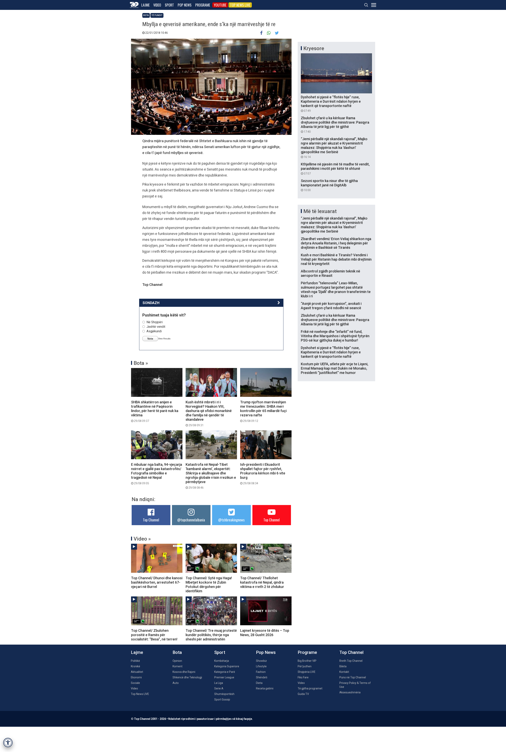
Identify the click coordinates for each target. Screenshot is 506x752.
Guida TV (303, 694)
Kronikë (135, 666)
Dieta (259, 682)
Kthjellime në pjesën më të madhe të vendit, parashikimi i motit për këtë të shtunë (335, 168)
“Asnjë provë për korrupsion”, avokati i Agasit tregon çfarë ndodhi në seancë (331, 305)
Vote (150, 338)
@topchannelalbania (191, 519)
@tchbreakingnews (231, 519)
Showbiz (261, 660)
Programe (202, 5)
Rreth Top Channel (351, 660)
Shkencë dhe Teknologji (187, 677)
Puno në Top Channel (352, 677)
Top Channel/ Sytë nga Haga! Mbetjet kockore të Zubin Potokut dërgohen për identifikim (209, 584)
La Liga (218, 682)
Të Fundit (156, 15)
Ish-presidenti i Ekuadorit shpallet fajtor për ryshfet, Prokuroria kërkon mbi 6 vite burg (262, 473)
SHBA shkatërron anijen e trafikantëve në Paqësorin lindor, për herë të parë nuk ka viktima (154, 411)
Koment (177, 666)
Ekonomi (136, 677)
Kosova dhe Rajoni (184, 671)
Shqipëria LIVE (306, 671)
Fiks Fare (303, 677)
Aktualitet (137, 671)
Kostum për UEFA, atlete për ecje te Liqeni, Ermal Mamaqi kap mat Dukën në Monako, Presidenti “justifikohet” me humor (334, 368)
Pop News (185, 5)
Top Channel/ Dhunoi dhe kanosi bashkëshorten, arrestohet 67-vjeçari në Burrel (156, 582)
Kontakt (344, 671)
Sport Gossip (222, 699)
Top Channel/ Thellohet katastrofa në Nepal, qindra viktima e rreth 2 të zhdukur (262, 582)
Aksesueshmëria (350, 692)
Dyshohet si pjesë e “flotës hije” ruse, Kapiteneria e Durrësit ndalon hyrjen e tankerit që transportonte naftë (331, 103)
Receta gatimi (264, 688)
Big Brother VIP (307, 660)
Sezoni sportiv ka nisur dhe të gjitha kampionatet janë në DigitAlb (329, 185)
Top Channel (151, 519)
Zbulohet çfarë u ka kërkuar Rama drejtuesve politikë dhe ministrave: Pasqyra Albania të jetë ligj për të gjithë (335, 124)
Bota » (141, 363)
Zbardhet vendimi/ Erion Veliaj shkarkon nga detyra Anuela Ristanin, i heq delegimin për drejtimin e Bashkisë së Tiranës (336, 243)
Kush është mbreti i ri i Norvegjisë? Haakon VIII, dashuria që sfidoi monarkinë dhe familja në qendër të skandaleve (209, 413)
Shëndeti (261, 677)
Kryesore (313, 48)
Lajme (145, 5)
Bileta (342, 666)
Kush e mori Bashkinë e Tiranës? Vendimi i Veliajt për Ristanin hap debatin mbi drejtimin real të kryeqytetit (336, 259)
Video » (142, 539)
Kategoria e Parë (224, 671)
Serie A (218, 688)
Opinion (177, 660)
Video (157, 5)
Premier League (224, 677)
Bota (146, 15)
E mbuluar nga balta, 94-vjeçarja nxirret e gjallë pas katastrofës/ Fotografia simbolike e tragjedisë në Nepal (156, 473)
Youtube (220, 5)
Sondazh (151, 303)
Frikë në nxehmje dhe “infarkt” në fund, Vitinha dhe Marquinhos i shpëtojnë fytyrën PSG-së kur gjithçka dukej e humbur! (335, 336)
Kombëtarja (221, 660)
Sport (169, 5)
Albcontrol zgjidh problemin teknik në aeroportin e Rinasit (330, 273)
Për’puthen (305, 666)
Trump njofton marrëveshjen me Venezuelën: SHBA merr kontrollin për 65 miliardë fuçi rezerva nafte (263, 411)
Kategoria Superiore (226, 666)
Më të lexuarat (320, 211)
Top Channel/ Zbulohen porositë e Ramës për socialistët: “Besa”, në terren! (154, 634)
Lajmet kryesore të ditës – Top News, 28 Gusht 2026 (264, 632)
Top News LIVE (240, 5)
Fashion (261, 671)
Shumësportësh (224, 694)
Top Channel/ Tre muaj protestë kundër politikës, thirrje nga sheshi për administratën (211, 634)
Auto (176, 682)
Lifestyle (261, 666)
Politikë (135, 660)
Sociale (135, 682)
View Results (164, 338)
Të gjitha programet (310, 688)
